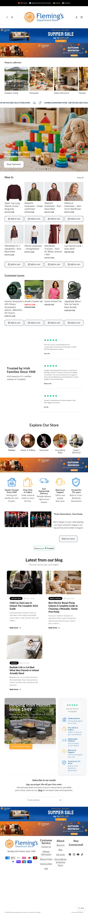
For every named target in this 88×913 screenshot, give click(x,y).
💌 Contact (66, 3)
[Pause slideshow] (36, 169)
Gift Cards (60, 854)
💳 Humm (56, 3)
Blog (60, 850)
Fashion (11, 450)
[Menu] (7, 17)
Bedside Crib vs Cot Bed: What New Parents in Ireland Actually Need (24, 670)
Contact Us (46, 846)
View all (80, 177)
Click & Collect (46, 864)
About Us (60, 845)
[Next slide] (80, 80)
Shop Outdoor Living (21, 746)
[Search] (12, 17)
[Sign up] (60, 800)
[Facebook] (70, 854)
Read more (14, 628)
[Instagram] (74, 854)
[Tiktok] (82, 854)
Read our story (68, 538)
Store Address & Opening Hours (60, 862)
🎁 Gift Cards (22, 3)
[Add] (40, 295)
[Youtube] (78, 854)
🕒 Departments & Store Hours (40, 3)
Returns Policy (46, 859)
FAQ (46, 868)
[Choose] (20, 197)
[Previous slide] (3, 139)
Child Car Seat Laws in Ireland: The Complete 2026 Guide (24, 605)
